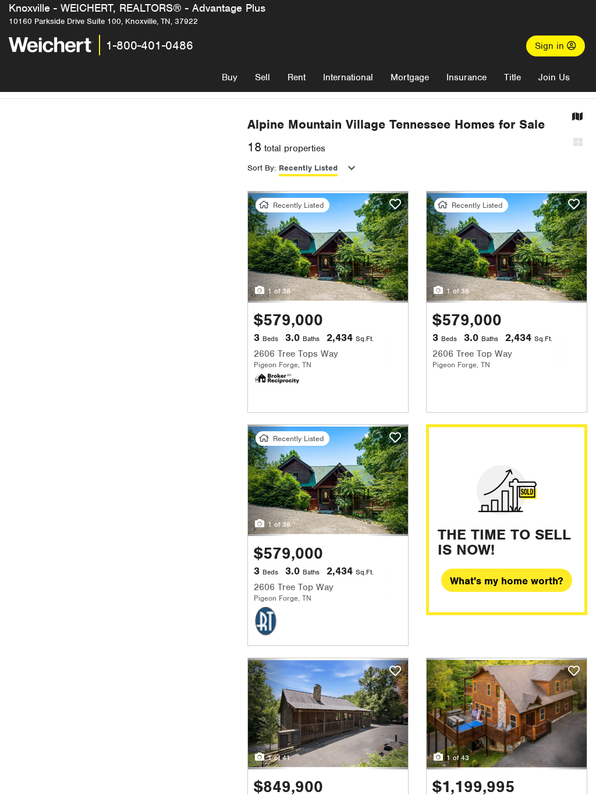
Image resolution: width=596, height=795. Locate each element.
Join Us (554, 77)
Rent (297, 77)
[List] (578, 143)
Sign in (551, 46)
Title (512, 77)
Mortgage (410, 77)
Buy (229, 77)
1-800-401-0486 (149, 45)
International (348, 77)
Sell (262, 77)
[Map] (577, 117)
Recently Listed (308, 168)
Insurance (466, 77)
